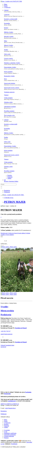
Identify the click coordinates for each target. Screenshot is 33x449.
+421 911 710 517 (5, 331)
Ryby (5, 79)
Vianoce (6, 95)
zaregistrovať (12, 401)
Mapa (5, 4)
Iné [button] (5, 180)
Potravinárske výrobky (10, 67)
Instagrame (7, 393)
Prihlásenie (4, 414)
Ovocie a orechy (8, 58)
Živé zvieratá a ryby (9, 115)
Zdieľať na (4, 404)
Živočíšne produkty (9, 111)
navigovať (3, 347)
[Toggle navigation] (1, 195)
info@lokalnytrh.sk (10, 408)
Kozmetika (7, 23)
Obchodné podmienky (10, 434)
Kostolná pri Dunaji (21, 328)
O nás (5, 431)
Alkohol (6, 10)
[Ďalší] (3, 245)
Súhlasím (7, 444)
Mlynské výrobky (9, 36)
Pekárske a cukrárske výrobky (12, 63)
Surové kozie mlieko (19, 233)
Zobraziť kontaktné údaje (7, 345)
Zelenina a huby (8, 102)
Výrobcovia (7, 7)
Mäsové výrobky (8, 45)
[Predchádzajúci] (1, 245)
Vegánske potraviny (9, 92)
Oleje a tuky (7, 54)
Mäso (5, 41)
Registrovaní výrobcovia (7, 233)
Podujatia (9, 177)
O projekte (7, 430)
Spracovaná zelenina (9, 83)
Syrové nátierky (10, 234)
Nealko (6, 49)
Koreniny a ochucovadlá (10, 19)
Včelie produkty (8, 98)
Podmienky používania (10, 433)
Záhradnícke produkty (10, 106)
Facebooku (28, 392)
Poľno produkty (8, 71)
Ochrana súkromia (9, 436)
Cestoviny (6, 14)
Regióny (9, 175)
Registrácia (4, 411)
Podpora (6, 437)
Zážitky (9, 178)
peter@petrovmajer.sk (6, 334)
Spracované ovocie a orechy (11, 87)
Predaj (5, 6)
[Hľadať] (1, 186)
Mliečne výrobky (8, 32)
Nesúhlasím (14, 444)
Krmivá (6, 27)
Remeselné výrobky (9, 76)
